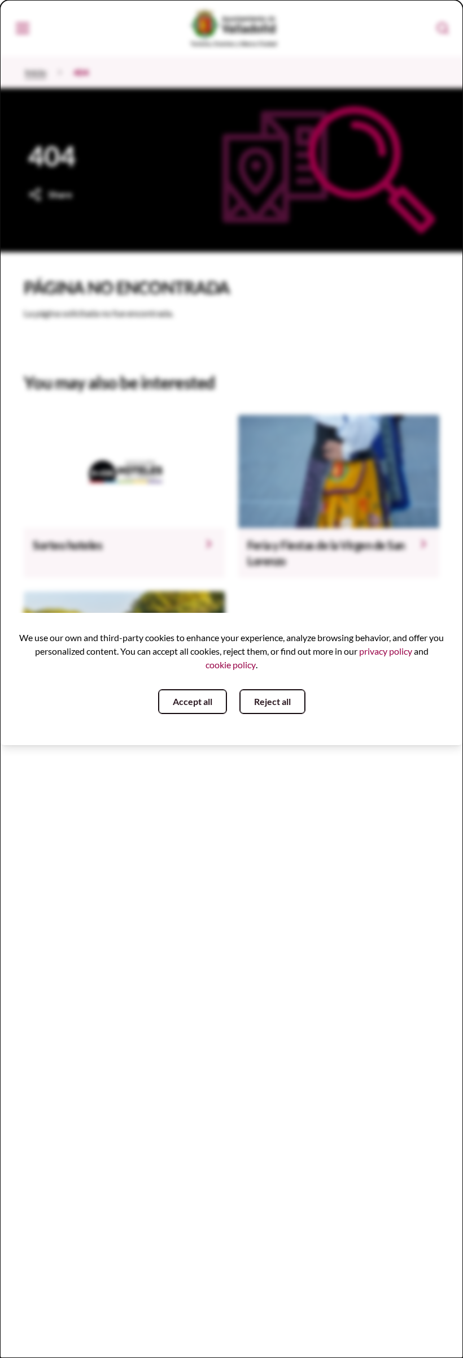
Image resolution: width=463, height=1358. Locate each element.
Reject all (272, 701)
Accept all (192, 701)
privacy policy (385, 651)
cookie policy (231, 664)
